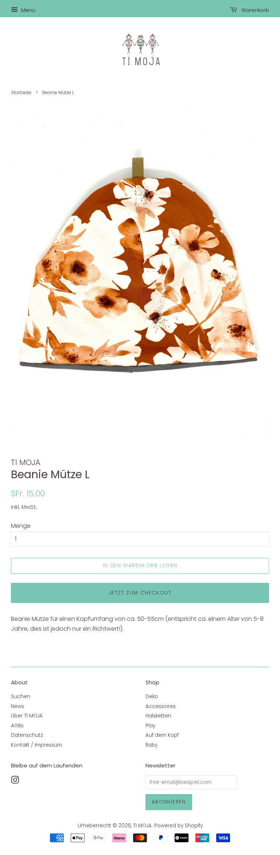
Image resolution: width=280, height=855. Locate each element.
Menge (21, 526)
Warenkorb (254, 10)
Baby (151, 745)
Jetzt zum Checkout (140, 592)
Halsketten (158, 715)
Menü (27, 10)
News (17, 706)
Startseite (21, 92)
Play (150, 725)
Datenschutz (27, 735)
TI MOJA (142, 825)
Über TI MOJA (27, 715)
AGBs (17, 725)
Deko (151, 696)
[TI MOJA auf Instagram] (15, 781)
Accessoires (160, 706)
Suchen (20, 696)
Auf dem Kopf (162, 735)
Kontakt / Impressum (36, 745)
